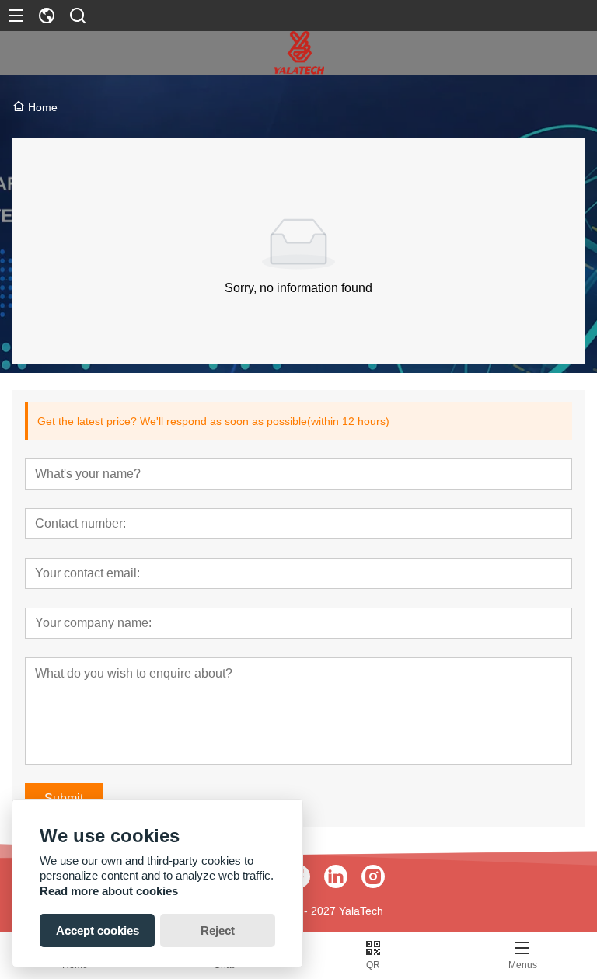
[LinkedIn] (335, 876)
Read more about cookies (109, 890)
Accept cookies (97, 930)
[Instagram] (373, 876)
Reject (218, 930)
